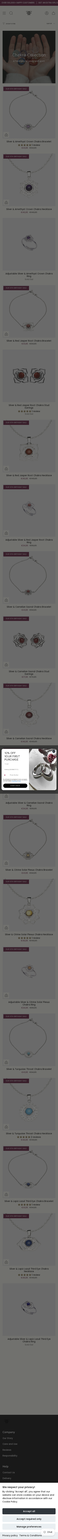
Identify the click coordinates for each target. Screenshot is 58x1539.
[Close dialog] (53, 751)
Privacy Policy (14, 781)
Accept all (29, 1511)
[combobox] (6, 775)
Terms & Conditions (30, 1535)
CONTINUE (15, 785)
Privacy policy (10, 1535)
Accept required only (29, 1519)
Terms (19, 781)
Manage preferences (29, 1526)
